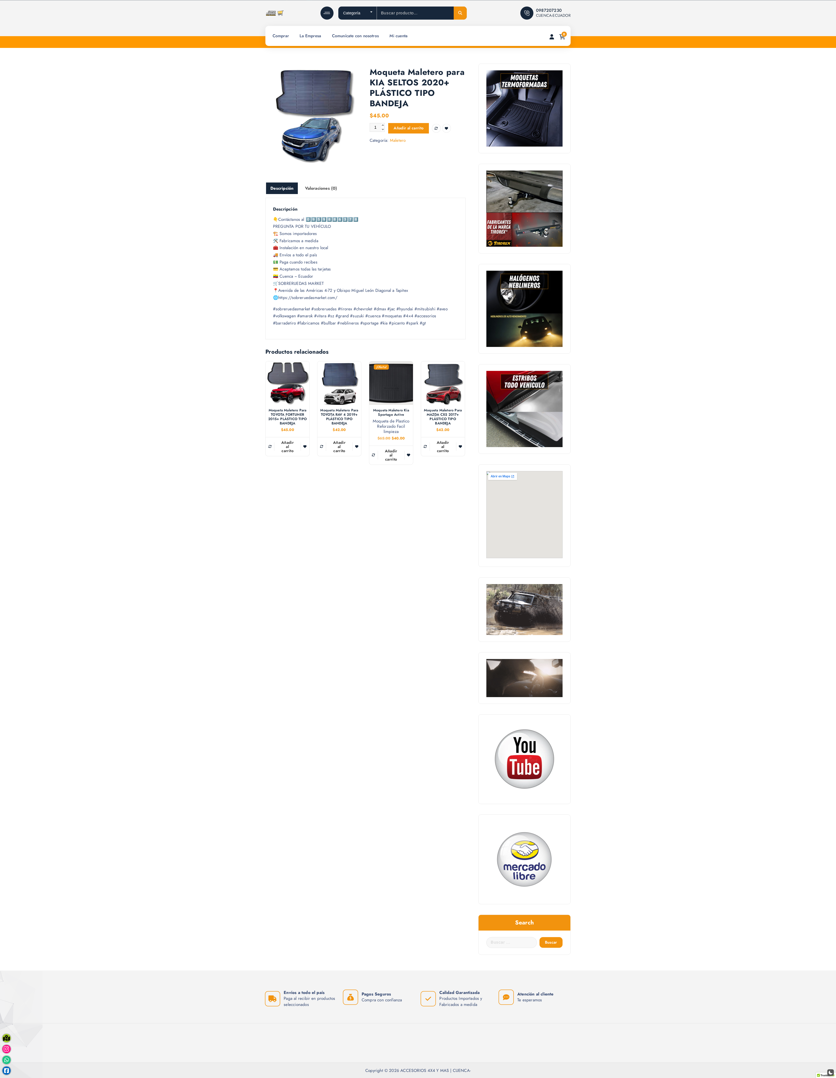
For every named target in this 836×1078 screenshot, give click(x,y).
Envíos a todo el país (304, 992)
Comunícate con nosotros (355, 36)
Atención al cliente (535, 994)
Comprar (281, 36)
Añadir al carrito (408, 128)
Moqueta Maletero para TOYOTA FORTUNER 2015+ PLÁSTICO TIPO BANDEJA (287, 417)
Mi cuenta (398, 36)
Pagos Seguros (376, 994)
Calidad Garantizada (459, 992)
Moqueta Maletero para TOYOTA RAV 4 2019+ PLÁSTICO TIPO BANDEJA (339, 417)
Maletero (398, 140)
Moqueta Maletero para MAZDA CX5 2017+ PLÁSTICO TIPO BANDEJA (443, 417)
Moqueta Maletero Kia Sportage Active (391, 412)
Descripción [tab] (281, 188)
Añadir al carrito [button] (287, 447)
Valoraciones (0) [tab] (321, 188)
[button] (830, 1072)
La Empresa (310, 36)
